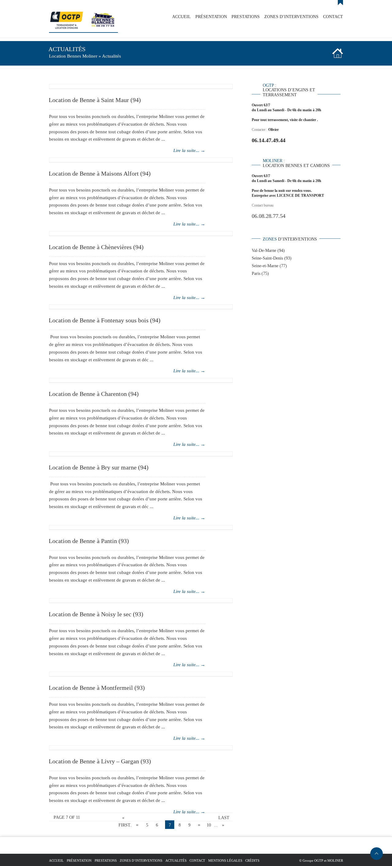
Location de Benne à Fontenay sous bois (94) (104, 320)
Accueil (56, 860)
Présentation (79, 860)
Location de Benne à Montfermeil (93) (97, 687)
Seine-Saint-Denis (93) (272, 258)
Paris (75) (260, 273)
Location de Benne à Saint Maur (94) (95, 100)
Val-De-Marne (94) (268, 250)
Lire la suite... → (189, 150)
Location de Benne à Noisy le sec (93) (96, 614)
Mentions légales (225, 860)
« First (123, 818)
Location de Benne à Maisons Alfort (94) (100, 173)
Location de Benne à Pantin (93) (89, 540)
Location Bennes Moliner (73, 56)
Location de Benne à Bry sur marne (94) (99, 467)
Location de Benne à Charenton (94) (94, 393)
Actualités (176, 860)
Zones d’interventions (141, 860)
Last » (223, 818)
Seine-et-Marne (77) (269, 266)
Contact (197, 860)
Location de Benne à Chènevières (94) (96, 247)
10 (209, 825)
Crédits (252, 860)
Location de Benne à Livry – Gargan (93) (100, 761)
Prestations (106, 860)
